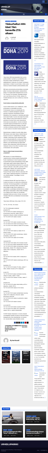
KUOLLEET (34, 416)
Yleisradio (8, 21)
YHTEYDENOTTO (43, 450)
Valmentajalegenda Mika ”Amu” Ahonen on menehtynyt (12, 433)
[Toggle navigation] (23, 14)
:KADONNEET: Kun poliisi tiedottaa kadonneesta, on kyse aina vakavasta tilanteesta (39, 67)
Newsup (18, 449)
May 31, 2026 (30, 421)
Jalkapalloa (29, 416)
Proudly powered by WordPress (7, 449)
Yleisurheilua (13, 21)
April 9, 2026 (30, 435)
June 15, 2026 (7, 421)
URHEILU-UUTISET (7, 416)
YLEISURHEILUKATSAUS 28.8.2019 (21, 326)
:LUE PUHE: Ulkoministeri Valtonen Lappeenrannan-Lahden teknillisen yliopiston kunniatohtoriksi (40, 172)
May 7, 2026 (6, 435)
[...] (35, 60)
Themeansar (3, 450)
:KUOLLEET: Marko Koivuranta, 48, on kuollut (33, 419)
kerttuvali (13, 37)
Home (38, 450)
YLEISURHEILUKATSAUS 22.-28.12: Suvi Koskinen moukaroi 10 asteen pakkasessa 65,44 (10, 328)
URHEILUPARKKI (9, 444)
